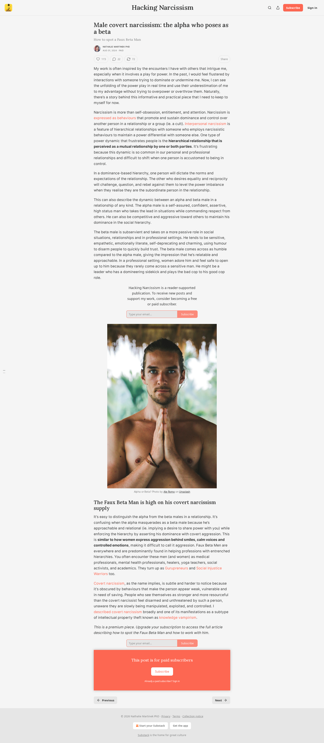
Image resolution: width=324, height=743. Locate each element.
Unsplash (184, 491)
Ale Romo (169, 491)
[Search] (269, 7)
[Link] (89, 323)
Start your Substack (152, 725)
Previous (108, 700)
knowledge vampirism (177, 617)
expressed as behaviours (115, 118)
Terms (176, 716)
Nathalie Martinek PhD (116, 46)
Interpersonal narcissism (205, 124)
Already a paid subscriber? (162, 681)
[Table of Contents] (4, 371)
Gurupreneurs (176, 568)
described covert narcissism (118, 612)
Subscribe (293, 8)
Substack (143, 735)
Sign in (312, 8)
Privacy (165, 716)
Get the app (180, 725)
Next (218, 700)
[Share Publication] (278, 7)
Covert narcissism (109, 583)
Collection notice (192, 716)
